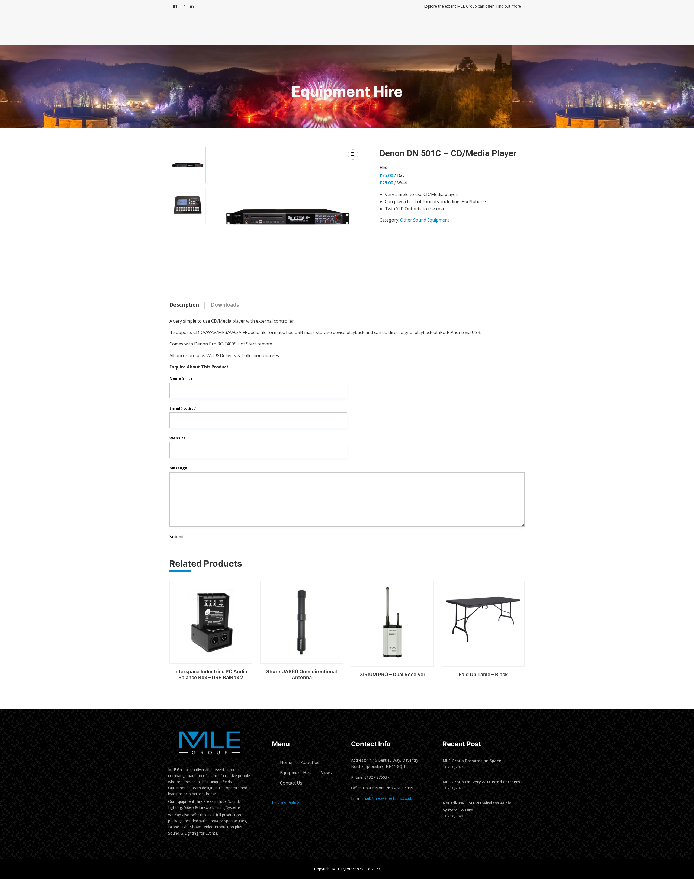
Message (178, 467)
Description (184, 304)
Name (183, 378)
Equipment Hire (296, 773)
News (326, 773)
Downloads (225, 304)
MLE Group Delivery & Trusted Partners (481, 781)
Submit (176, 536)
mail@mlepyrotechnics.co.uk (387, 798)
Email (183, 408)
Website (177, 438)
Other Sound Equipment (424, 220)
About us (310, 762)
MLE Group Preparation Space (472, 760)
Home (286, 762)
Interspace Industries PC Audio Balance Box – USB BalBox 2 (210, 674)
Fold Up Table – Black (483, 674)
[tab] (188, 303)
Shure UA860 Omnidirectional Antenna (301, 674)
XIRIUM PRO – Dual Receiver (392, 674)
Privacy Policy (285, 803)
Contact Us (291, 783)
